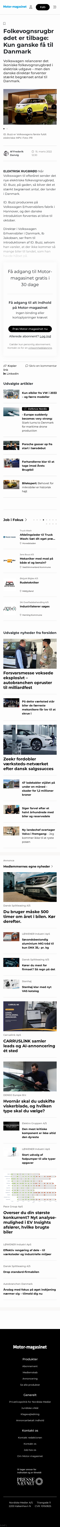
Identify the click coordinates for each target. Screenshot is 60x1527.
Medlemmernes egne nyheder (26, 866)
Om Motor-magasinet (30, 1456)
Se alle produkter (30, 1384)
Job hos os (30, 1449)
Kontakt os (30, 1443)
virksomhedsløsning (40, 347)
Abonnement (30, 1366)
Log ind (45, 336)
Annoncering (30, 1378)
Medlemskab (30, 1372)
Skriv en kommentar (43, 365)
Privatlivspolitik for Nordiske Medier (30, 1401)
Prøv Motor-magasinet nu (30, 328)
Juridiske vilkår (30, 1408)
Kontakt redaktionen (30, 1437)
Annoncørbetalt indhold (30, 1420)
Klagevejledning (30, 1414)
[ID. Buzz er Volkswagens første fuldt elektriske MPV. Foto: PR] (30, 107)
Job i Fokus (13, 520)
